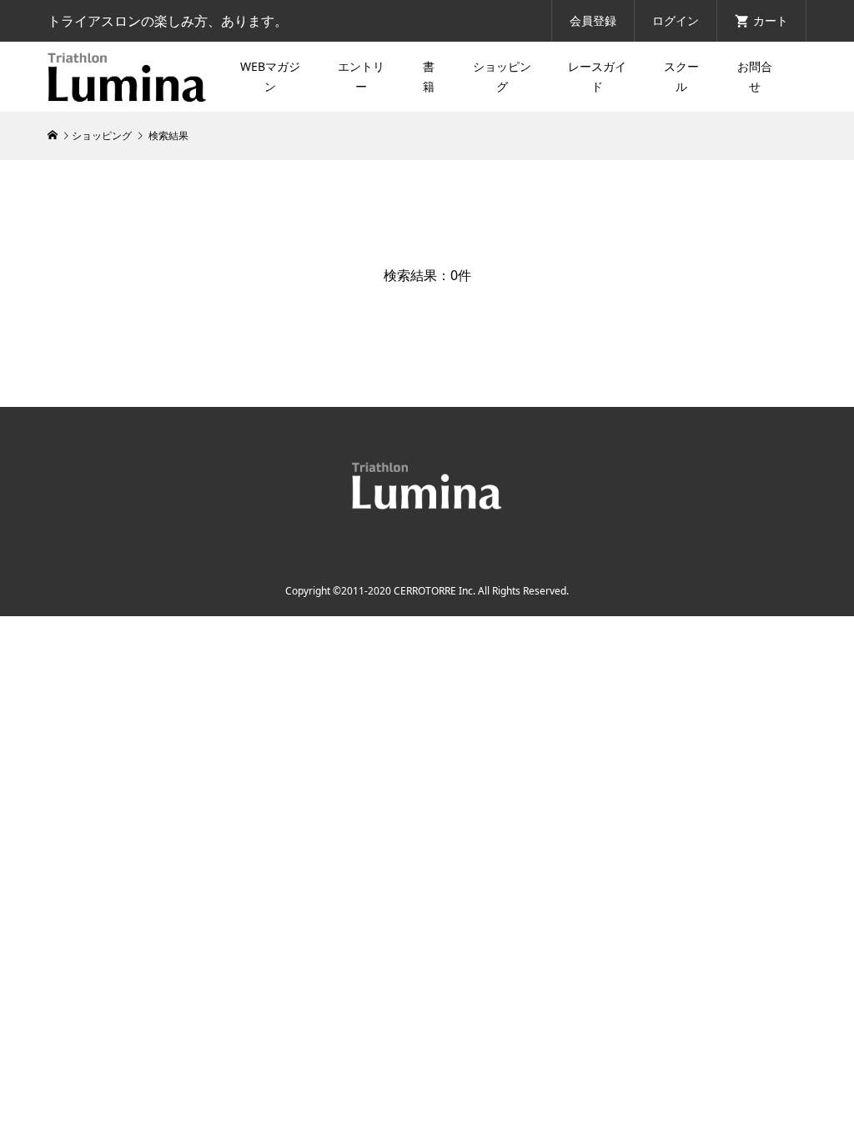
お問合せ (754, 76)
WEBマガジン (270, 76)
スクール (681, 76)
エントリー (361, 76)
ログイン (675, 20)
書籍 (429, 76)
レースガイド (597, 76)
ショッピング (502, 76)
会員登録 (593, 20)
